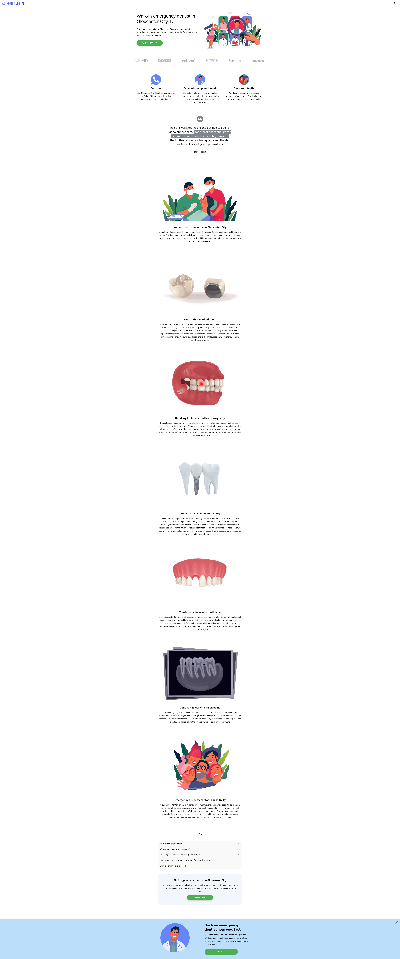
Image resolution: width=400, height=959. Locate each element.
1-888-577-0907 (151, 43)
